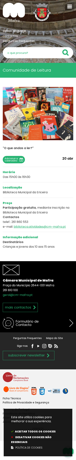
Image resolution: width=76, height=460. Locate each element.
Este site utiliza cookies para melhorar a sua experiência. (33, 432)
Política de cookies (28, 447)
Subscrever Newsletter (26, 355)
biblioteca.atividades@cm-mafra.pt (40, 227)
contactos (10, 36)
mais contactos (18, 307)
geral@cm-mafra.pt (18, 295)
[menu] (69, 6)
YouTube (38, 346)
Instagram (44, 346)
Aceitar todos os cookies (35, 431)
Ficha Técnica (12, 398)
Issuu (50, 346)
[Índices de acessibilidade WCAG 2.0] (49, 391)
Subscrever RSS (56, 346)
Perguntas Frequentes (27, 338)
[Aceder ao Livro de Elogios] (16, 391)
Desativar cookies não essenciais (31, 439)
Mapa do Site (54, 338)
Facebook (32, 346)
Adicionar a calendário (11, 159)
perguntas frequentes (19, 41)
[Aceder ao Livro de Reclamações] (16, 379)
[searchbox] (38, 52)
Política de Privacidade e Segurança (26, 402)
